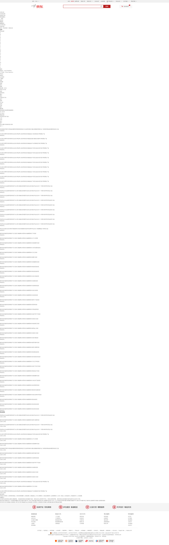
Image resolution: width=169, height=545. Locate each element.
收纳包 (1, 20)
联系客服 (33, 525)
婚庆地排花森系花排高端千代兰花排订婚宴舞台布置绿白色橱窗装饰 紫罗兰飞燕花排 (19, 299)
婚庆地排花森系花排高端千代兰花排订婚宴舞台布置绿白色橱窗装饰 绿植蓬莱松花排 (19, 262)
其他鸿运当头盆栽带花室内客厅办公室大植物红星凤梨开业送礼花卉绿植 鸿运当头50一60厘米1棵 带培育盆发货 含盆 (27, 200)
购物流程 (33, 516)
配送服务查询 (58, 520)
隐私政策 (108, 530)
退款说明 (106, 520)
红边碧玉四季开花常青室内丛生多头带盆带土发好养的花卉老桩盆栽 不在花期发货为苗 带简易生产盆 (23, 143)
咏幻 (1, 85)
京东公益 (114, 530)
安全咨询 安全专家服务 (5, 502)
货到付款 (82, 516)
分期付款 (82, 520)
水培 (1, 119)
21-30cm (2, 113)
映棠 (1, 80)
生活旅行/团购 (34, 520)
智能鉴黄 (23, 502)
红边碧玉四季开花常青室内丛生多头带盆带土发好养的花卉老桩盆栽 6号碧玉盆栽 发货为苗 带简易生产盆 (24, 148)
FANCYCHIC (3, 89)
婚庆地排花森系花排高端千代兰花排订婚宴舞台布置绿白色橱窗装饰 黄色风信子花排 (19, 371)
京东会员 (97, 1)
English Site (121, 530)
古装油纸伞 (67, 495)
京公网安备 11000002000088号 (59, 533)
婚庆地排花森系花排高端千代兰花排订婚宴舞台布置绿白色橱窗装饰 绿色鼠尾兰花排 (19, 323)
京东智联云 (35, 502)
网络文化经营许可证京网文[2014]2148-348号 (90, 534)
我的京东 (89, 1)
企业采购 (103, 1)
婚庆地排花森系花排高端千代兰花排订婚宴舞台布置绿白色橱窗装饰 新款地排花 (18, 399)
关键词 (22, 500)
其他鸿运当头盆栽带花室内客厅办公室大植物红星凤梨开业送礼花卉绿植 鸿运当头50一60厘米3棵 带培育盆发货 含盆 (27, 209)
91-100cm (2, 111)
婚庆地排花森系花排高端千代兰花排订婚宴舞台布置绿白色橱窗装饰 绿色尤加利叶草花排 (20, 394)
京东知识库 (2, 13)
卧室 (1, 100)
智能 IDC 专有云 (28, 500)
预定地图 (34, 500)
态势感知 (40, 502)
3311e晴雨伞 (39, 495)
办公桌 (1, 102)
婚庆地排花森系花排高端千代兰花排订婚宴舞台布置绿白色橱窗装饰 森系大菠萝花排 (19, 347)
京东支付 (86, 538)
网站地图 (64, 500)
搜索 (106, 6)
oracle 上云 (54, 500)
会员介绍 (33, 518)
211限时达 (57, 518)
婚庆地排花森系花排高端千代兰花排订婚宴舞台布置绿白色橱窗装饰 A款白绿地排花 (19, 276)
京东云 (91, 538)
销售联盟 (89, 530)
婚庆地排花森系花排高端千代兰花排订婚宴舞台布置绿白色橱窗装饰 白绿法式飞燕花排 (20, 380)
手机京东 (110, 1)
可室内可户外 (3, 97)
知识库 (49, 500)
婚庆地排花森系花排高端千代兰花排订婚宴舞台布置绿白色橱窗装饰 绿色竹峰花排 (19, 337)
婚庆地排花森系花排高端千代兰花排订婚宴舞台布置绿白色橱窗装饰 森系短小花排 (19, 328)
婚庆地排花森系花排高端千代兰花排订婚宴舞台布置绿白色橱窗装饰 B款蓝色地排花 (19, 271)
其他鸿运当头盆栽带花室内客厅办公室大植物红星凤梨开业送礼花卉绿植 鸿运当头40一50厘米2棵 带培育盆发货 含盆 (27, 224)
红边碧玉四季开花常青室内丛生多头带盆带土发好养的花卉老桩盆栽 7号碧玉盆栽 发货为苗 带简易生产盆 (24, 181)
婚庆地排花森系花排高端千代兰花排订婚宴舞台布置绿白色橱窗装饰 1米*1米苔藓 (19, 238)
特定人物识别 (87, 500)
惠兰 (1, 107)
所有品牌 (2, 31)
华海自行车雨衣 (3, 495)
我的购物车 (126, 6)
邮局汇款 (82, 521)
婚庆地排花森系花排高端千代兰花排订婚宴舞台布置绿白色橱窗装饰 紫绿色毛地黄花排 (20, 390)
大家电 (32, 523)
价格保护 (106, 518)
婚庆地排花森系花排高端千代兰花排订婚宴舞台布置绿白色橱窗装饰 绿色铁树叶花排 (19, 243)
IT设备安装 (59, 500)
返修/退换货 (106, 521)
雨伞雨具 (5, 28)
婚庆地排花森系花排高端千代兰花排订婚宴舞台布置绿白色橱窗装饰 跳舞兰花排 (18, 257)
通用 (1, 69)
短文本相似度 (29, 502)
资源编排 (69, 500)
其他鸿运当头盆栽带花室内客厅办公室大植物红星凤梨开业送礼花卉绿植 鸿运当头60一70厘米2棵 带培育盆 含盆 (26, 186)
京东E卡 (130, 521)
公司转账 (82, 523)
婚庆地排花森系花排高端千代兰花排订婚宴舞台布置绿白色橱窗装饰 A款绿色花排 (19, 295)
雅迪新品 (33, 495)
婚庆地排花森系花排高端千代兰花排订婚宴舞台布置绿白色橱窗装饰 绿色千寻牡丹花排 (20, 366)
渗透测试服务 (102, 500)
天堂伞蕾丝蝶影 (20, 495)
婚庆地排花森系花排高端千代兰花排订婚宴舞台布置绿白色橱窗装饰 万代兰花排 (18, 252)
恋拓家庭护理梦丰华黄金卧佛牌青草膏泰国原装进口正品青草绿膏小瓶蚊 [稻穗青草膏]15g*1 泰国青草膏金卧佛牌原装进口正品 (29, 129)
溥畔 (1, 86)
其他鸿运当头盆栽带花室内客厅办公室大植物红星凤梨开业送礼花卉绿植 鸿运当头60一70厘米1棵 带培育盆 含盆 (26, 190)
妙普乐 (1, 75)
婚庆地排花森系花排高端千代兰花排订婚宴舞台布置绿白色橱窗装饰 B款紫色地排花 (19, 352)
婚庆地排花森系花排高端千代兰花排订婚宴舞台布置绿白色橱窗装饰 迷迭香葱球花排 (19, 385)
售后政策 (106, 516)
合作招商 (58, 530)
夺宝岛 (129, 516)
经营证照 (104, 536)
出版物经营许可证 (74, 534)
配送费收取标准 (59, 521)
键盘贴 (1, 21)
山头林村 (2, 77)
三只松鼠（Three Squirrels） (7, 72)
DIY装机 (130, 518)
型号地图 (81, 500)
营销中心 (71, 530)
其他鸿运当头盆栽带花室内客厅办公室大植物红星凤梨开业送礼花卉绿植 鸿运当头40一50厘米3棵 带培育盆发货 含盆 (27, 219)
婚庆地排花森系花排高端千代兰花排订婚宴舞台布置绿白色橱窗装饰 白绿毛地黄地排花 (20, 247)
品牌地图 (49, 502)
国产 (1, 122)
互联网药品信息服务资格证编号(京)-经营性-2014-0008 (91, 533)
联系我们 (46, 530)
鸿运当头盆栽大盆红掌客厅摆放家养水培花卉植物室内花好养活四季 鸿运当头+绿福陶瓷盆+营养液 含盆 (24, 228)
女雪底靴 (80, 495)
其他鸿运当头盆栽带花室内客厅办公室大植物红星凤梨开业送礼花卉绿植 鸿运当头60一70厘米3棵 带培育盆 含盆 (26, 195)
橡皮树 (1, 108)
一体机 (1, 18)
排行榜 (19, 502)
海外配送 (57, 523)
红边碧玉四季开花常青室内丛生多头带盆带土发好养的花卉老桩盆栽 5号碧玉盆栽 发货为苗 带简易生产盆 (24, 152)
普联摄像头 (2, 17)
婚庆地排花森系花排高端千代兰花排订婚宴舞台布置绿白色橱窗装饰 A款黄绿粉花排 (19, 285)
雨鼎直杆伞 (73, 495)
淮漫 (1, 83)
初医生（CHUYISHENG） (6, 70)
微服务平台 (73, 500)
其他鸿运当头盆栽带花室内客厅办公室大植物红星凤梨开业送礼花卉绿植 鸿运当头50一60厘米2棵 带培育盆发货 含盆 (27, 214)
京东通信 (130, 523)
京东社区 (96, 530)
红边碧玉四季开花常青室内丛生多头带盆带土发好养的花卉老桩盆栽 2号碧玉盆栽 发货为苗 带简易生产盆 (24, 167)
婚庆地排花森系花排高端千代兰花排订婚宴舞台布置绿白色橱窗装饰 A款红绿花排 (19, 290)
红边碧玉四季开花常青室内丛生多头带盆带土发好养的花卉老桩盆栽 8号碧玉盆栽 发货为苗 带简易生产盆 (24, 176)
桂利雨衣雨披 (12, 495)
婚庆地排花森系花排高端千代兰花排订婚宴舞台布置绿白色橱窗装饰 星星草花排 (18, 304)
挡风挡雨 (27, 495)
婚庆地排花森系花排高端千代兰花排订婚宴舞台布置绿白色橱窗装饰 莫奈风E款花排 (19, 404)
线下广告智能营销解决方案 (14, 500)
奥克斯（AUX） (3, 88)
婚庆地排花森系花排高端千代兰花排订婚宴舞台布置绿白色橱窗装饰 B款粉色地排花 (19, 266)
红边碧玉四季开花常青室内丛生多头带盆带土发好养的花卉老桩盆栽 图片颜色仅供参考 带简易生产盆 (23, 138)
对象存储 (39, 500)
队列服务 (45, 502)
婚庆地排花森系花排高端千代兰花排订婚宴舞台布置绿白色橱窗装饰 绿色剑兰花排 (19, 318)
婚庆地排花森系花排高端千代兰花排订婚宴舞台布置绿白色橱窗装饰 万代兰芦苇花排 (19, 361)
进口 (1, 121)
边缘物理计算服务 (94, 500)
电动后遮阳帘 (47, 495)
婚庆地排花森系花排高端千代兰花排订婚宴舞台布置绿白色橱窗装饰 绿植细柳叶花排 (19, 375)
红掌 (1, 105)
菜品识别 (2, 500)
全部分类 (2, 12)
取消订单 (106, 523)
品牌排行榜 (2, 15)
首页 (1, 28)
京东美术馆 (2, 24)
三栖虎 (1, 78)
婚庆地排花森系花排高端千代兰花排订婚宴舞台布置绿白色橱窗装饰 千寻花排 (18, 233)
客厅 (1, 99)
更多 (1, 91)
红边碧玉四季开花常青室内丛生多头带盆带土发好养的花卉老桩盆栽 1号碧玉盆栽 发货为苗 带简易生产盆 (24, 171)
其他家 (1, 81)
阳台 (1, 96)
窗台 (1, 94)
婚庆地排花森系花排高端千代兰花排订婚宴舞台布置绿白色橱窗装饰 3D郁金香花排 (19, 309)
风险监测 (102, 530)
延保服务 (130, 520)
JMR (17, 502)
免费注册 (77, 1)
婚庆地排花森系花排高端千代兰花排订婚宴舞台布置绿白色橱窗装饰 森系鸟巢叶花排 (19, 342)
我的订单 (83, 1)
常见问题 (33, 521)
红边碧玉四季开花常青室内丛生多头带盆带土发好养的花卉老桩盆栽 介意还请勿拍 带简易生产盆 (22, 134)
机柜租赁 (13, 502)
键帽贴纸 (2, 23)
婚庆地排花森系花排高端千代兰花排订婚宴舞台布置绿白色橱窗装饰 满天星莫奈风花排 (20, 356)
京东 (43, 7)
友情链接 (83, 530)
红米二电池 (60, 495)
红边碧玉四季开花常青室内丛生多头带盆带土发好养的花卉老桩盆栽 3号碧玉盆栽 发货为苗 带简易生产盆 (24, 162)
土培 (1, 118)
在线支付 (82, 518)
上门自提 (57, 516)
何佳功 (1, 73)
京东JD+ (130, 525)
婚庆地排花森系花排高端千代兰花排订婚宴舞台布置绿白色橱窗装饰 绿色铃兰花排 (19, 333)
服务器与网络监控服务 (57, 502)
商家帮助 (64, 530)
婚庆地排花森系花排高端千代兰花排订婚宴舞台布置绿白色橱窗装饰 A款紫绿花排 (19, 280)
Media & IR (129, 530)
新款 (78, 500)
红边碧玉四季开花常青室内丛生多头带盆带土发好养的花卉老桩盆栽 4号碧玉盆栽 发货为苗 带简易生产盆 (24, 157)
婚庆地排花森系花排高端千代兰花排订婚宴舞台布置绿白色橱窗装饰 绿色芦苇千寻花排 (20, 314)
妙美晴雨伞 (54, 495)
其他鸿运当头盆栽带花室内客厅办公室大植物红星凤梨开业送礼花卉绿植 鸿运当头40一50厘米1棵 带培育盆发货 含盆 (27, 205)
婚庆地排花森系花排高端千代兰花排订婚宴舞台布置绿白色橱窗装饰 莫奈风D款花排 (19, 409)
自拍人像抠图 (44, 500)
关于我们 (39, 530)
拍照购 (6, 500)
